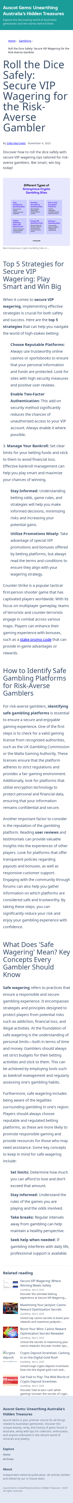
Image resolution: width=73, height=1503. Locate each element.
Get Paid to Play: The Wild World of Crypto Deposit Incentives (44, 1379)
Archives (8, 1459)
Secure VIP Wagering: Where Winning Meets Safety (40, 1283)
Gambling (25, 41)
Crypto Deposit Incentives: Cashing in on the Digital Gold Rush (45, 1355)
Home (12, 41)
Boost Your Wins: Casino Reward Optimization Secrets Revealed (43, 1331)
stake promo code (35, 639)
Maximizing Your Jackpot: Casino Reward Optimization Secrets (43, 1307)
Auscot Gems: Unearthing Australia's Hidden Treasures (33, 10)
